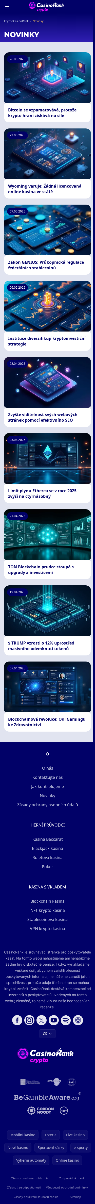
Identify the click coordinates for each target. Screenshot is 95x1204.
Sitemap (75, 1197)
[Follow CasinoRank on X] (41, 1020)
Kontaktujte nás (47, 777)
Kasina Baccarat (47, 839)
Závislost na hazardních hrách (30, 1178)
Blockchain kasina (47, 901)
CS (45, 1033)
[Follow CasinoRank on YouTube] (54, 1020)
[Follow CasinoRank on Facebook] (17, 1020)
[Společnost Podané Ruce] (71, 1082)
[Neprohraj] (54, 1082)
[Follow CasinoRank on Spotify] (66, 1020)
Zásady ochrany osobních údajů (47, 804)
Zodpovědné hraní (71, 1178)
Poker (47, 866)
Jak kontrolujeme (47, 786)
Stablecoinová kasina (47, 919)
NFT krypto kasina (47, 910)
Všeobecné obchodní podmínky (67, 1187)
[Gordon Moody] (40, 1111)
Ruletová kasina (47, 857)
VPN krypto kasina (47, 928)
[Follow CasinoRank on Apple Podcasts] (78, 1020)
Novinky (47, 795)
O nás (47, 768)
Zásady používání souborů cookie (36, 1197)
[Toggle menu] (7, 7)
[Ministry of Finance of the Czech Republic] (30, 1082)
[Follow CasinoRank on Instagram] (29, 1020)
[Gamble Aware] (47, 1096)
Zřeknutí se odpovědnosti (24, 1187)
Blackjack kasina (47, 848)
